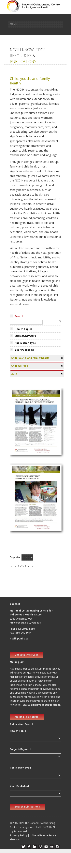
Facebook (29, 847)
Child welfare (20, 422)
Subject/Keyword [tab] (25, 336)
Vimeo (40, 847)
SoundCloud (52, 847)
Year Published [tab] (24, 350)
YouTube (46, 847)
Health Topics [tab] (23, 329)
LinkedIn (35, 847)
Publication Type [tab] (25, 343)
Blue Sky (23, 847)
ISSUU (57, 847)
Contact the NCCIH (26, 654)
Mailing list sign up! (27, 716)
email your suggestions (45, 704)
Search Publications (27, 806)
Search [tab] (19, 316)
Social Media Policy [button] (44, 835)
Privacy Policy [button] (18, 835)
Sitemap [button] (15, 839)
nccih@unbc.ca (19, 638)
